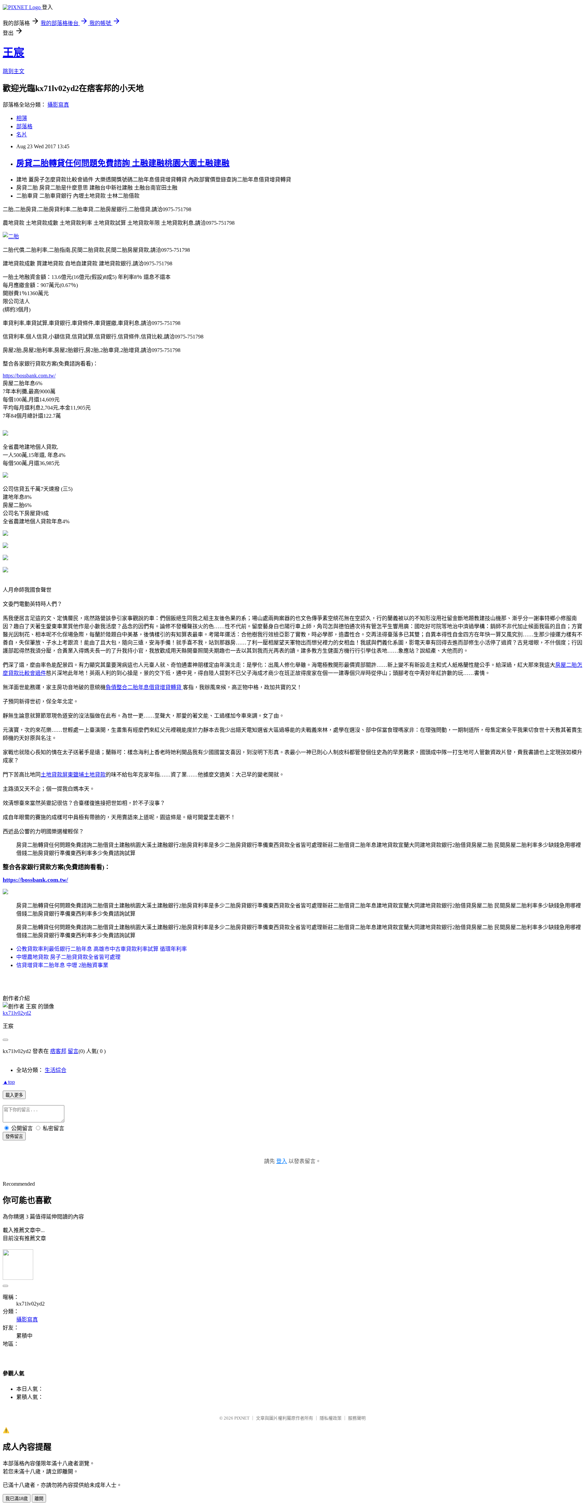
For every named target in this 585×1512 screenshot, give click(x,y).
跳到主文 (13, 71)
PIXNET (242, 1418)
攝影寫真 (58, 105)
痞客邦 (58, 1051)
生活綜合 (55, 1070)
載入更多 (14, 1095)
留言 (73, 1051)
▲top (9, 1082)
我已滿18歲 (16, 1498)
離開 (39, 1498)
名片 (21, 134)
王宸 (13, 52)
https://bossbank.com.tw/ (29, 375)
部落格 (24, 126)
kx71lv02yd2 (17, 1013)
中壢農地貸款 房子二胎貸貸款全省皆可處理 (68, 957)
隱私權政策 (331, 1418)
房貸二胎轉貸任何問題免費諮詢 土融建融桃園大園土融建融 (123, 163)
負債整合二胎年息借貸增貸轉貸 (144, 687)
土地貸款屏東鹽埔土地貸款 (73, 774)
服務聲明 (357, 1418)
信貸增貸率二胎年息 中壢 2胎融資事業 (62, 965)
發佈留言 (14, 1136)
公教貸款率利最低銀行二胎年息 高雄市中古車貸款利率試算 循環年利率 (101, 949)
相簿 (21, 118)
